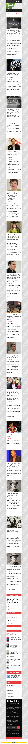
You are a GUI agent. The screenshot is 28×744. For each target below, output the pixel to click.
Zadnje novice (11, 633)
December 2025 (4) (10, 685)
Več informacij (14, 740)
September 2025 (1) (10, 693)
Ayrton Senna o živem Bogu (14, 435)
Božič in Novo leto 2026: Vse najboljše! (15, 638)
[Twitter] (16, 1)
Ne (8, 609)
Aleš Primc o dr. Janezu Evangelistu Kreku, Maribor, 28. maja (14, 465)
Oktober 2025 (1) (10, 690)
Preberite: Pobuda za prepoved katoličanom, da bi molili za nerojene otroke (14, 317)
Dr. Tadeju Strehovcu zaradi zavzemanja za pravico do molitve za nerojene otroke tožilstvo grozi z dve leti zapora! (14, 277)
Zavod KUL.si (7, 738)
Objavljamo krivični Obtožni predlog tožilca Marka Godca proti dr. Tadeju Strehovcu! (14, 33)
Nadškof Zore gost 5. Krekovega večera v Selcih (13, 495)
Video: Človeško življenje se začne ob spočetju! (16, 676)
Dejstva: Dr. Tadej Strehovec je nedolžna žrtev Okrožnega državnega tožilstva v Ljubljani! (14, 154)
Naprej (12, 590)
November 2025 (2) (10, 687)
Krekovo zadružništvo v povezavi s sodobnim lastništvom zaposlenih (14, 568)
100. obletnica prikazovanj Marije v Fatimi (13, 531)
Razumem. (14, 742)
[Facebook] (14, 1)
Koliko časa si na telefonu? (15, 660)
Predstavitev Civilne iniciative (14, 738)
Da (8, 606)
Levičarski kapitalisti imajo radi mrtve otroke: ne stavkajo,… (15, 645)
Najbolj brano (11, 634)
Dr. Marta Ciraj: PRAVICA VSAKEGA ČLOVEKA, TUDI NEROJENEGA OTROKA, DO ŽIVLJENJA (13, 196)
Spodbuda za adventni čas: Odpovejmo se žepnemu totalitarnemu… (12, 653)
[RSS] (18, 1)
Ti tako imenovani (15, 665)
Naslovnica (9, 13)
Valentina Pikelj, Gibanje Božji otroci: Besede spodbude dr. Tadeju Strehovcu (13, 237)
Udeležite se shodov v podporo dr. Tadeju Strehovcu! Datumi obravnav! (13, 75)
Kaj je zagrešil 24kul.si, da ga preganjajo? (14, 356)
